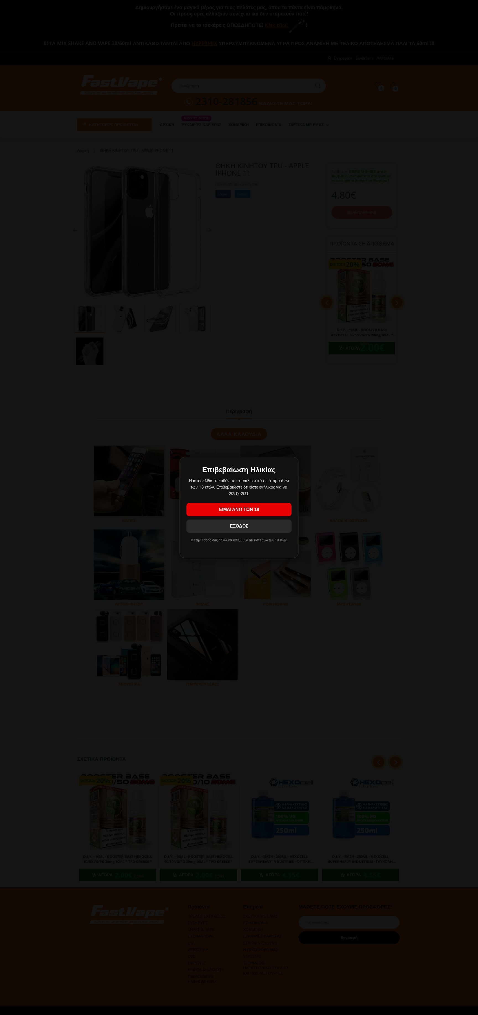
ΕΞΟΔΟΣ (239, 526)
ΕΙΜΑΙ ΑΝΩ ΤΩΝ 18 (239, 509)
